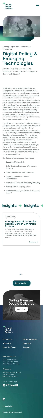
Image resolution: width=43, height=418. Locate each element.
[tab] (20, 274)
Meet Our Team (9, 347)
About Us (7, 343)
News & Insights (30, 339)
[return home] (21, 5)
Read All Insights (20, 283)
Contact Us (7, 339)
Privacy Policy (7, 406)
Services (27, 343)
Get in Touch (21, 309)
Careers (26, 347)
